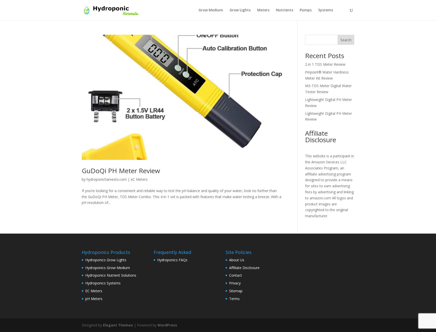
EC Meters (93, 290)
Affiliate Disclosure (244, 267)
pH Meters (93, 298)
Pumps (306, 10)
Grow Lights (240, 10)
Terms (234, 298)
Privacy (235, 283)
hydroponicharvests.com (107, 179)
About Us (236, 259)
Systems (325, 10)
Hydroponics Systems (103, 283)
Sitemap (235, 290)
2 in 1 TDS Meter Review (325, 64)
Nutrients (284, 10)
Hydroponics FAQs (172, 259)
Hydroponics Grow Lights (105, 259)
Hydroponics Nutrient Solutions (110, 275)
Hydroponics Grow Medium (107, 267)
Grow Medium (211, 10)
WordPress (167, 325)
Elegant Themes (118, 325)
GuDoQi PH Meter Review (121, 170)
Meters (263, 10)
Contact (235, 275)
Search (345, 40)
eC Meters (139, 179)
